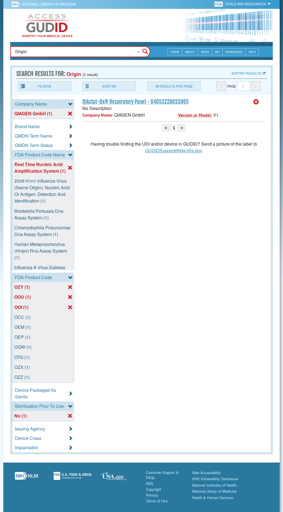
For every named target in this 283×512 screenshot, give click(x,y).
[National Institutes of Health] (17, 4)
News (205, 52)
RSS (149, 483)
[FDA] (219, 3)
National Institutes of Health (214, 485)
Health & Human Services (213, 497)
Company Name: (97, 115)
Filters (44, 86)
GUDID (47, 25)
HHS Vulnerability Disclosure (215, 478)
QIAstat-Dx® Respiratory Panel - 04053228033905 (135, 101)
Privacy (152, 495)
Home (175, 52)
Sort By (109, 86)
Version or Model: (195, 115)
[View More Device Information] (256, 102)
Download (234, 52)
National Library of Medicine (49, 4)
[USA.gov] (118, 478)
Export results (246, 73)
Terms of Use (156, 500)
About (190, 52)
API (217, 52)
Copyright (153, 489)
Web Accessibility (206, 472)
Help (252, 52)
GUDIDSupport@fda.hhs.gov (173, 150)
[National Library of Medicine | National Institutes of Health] (26, 478)
